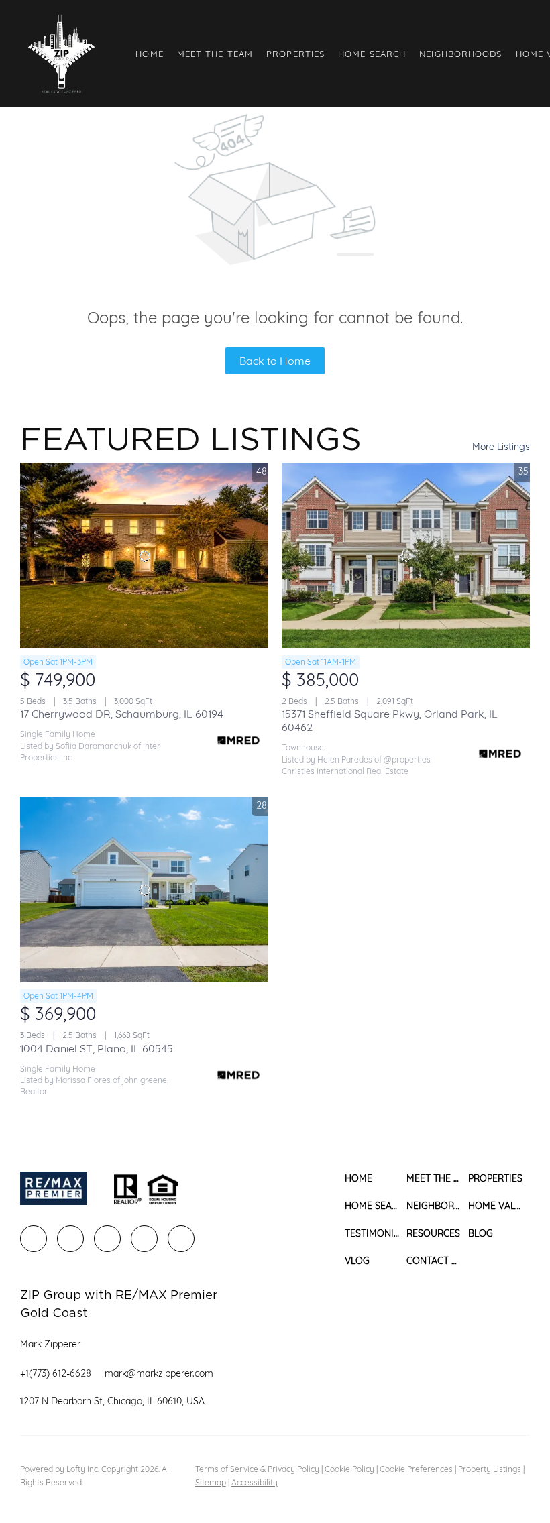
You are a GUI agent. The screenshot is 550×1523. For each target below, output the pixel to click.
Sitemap (210, 1482)
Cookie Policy (349, 1469)
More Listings (501, 447)
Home (149, 53)
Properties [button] (295, 53)
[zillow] (107, 1238)
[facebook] (33, 1238)
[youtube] (181, 1238)
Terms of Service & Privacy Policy (257, 1469)
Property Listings (489, 1469)
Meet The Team (215, 53)
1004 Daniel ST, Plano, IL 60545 (96, 1048)
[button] (61, 53)
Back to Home (275, 361)
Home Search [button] (372, 53)
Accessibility (254, 1482)
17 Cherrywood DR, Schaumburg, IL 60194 (121, 713)
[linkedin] (70, 1238)
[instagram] (144, 1238)
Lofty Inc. (82, 1469)
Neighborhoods (460, 53)
